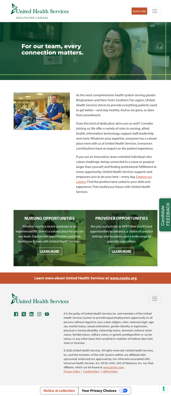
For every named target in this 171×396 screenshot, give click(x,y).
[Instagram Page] (40, 315)
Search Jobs (139, 11)
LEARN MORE (49, 251)
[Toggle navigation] (155, 11)
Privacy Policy (72, 371)
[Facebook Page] (17, 315)
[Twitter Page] (24, 315)
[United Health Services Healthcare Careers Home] (39, 299)
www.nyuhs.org (123, 278)
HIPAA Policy (110, 371)
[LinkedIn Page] (32, 315)
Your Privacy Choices (99, 391)
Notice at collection (59, 391)
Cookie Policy (91, 371)
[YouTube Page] (48, 315)
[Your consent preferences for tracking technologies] (164, 389)
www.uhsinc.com (113, 367)
